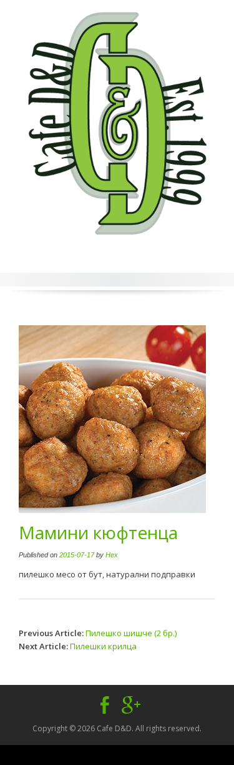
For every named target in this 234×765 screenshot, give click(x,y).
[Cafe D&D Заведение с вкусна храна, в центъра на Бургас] (117, 119)
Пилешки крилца (103, 646)
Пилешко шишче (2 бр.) (131, 633)
